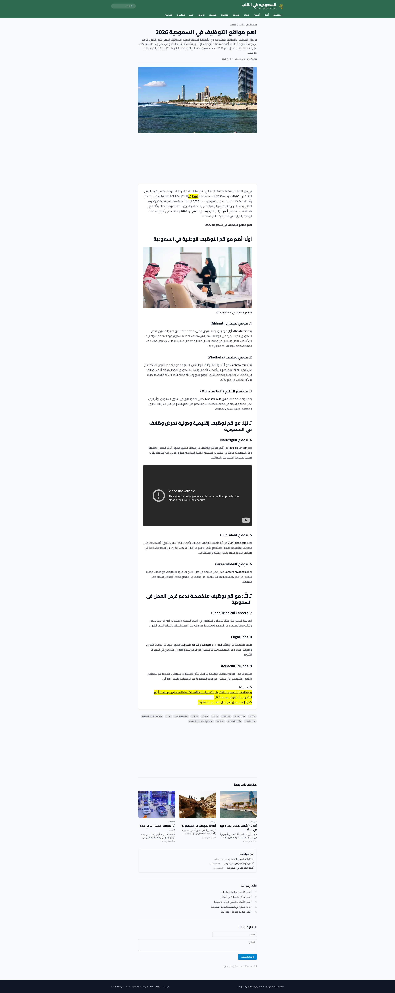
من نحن (168, 15)
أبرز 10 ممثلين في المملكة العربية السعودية (231, 906)
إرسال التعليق (247, 957)
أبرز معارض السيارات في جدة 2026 (157, 827)
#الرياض (205, 716)
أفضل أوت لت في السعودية (241, 859)
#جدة (168, 716)
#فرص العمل (250, 721)
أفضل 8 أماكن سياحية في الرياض (235, 892)
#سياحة (215, 716)
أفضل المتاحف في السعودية (240, 868)
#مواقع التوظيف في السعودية (200, 721)
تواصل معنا (155, 986)
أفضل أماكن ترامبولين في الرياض (236, 897)
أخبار (266, 15)
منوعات (225, 15)
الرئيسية (277, 15)
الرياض (201, 15)
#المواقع (220, 721)
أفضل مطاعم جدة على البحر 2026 (236, 911)
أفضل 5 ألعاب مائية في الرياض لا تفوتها (232, 902)
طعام (246, 15)
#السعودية (226, 716)
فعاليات (181, 15)
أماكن (257, 15)
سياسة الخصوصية (140, 986)
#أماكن (195, 716)
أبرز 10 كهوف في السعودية (199, 825)
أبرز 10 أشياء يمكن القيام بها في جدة (238, 827)
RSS (128, 986)
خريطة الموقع (117, 986)
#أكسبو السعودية (234, 721)
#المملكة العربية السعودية (152, 716)
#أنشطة (252, 716)
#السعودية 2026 (181, 716)
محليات (212, 15)
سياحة (236, 15)
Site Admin (252, 58)
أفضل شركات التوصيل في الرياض (239, 863)
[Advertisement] (197, 158)
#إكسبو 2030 (239, 716)
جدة (191, 15)
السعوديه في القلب (248, 25)
